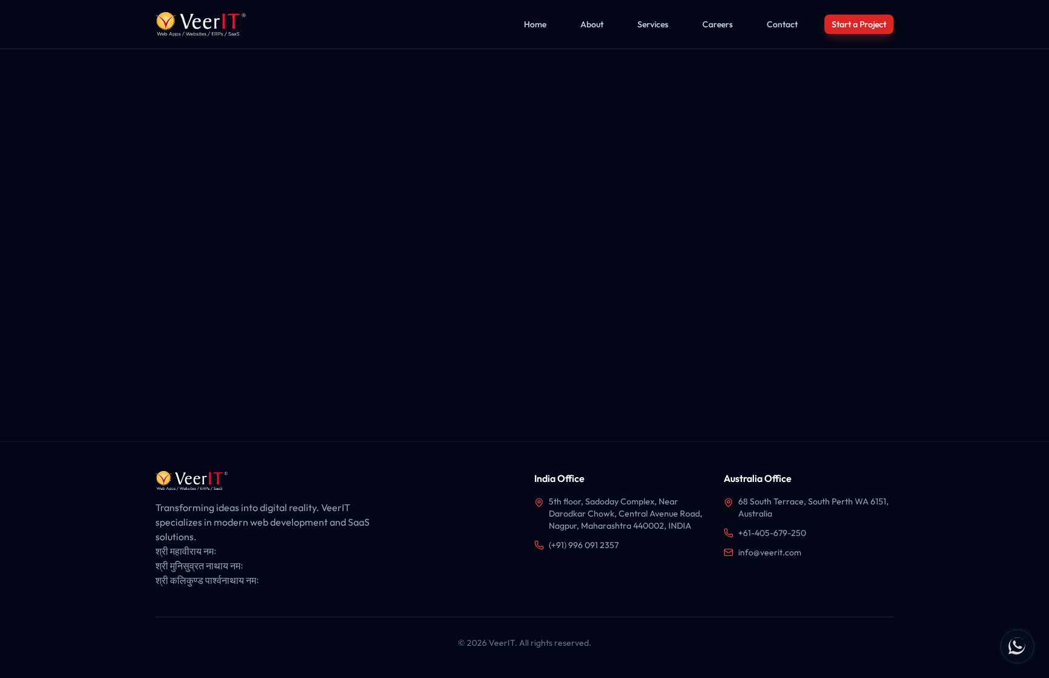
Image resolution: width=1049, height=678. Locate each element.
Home (535, 24)
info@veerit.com (769, 552)
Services (652, 24)
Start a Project (859, 24)
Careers (717, 24)
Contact (782, 24)
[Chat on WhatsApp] (1017, 646)
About (591, 24)
